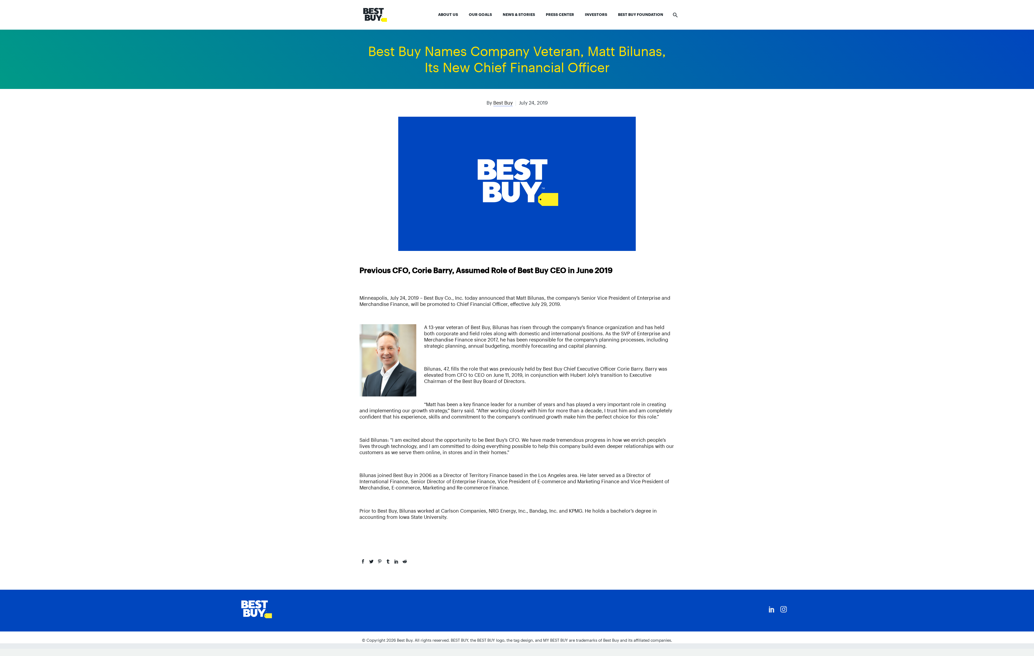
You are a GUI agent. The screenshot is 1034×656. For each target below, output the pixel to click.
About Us (448, 14)
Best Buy (503, 103)
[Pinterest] (380, 561)
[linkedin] (771, 609)
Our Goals (480, 14)
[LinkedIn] (396, 561)
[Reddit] (405, 561)
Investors (596, 14)
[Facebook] (363, 561)
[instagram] (783, 609)
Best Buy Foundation (640, 14)
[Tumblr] (388, 561)
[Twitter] (371, 561)
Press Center (560, 14)
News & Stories (519, 14)
